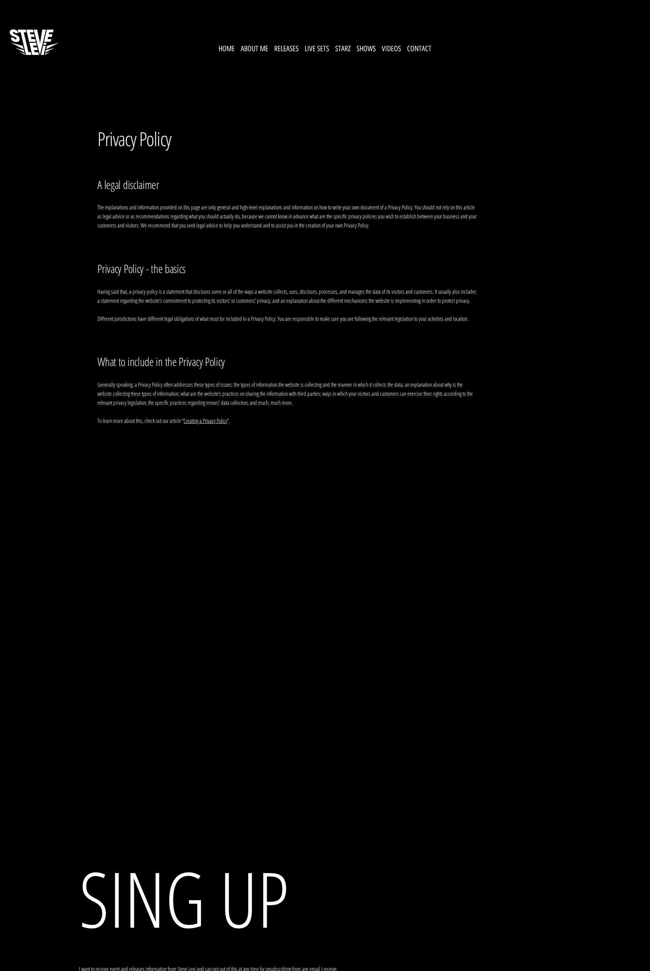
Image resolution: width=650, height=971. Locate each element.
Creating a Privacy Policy (205, 420)
